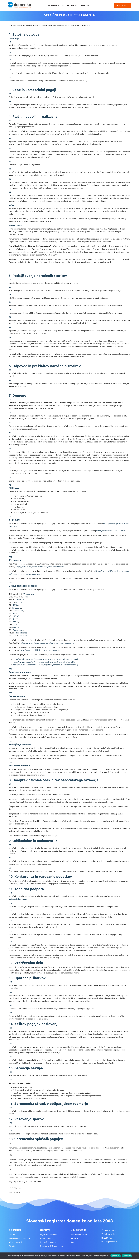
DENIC (16, 613)
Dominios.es (18, 630)
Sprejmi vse (116, 1255)
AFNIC (15, 621)
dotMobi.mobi (21, 633)
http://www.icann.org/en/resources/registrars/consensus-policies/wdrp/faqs (46, 664)
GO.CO (16, 624)
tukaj (89, 25)
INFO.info (19, 602)
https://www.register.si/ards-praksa (111, 530)
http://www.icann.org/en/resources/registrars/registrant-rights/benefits (44, 662)
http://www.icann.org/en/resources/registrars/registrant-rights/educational (45, 659)
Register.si (16, 608)
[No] (136, 1256)
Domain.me (18, 610)
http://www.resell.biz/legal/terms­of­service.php (41, 650)
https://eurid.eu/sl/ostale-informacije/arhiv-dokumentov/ (40, 566)
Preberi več (127, 1255)
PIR (26, 597)
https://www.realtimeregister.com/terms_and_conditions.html (47, 643)
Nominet (23, 635)
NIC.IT (14, 619)
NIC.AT (16, 616)
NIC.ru (16, 627)
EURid (15, 605)
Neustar (20, 599)
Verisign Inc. (28, 594)
